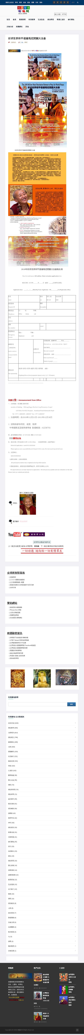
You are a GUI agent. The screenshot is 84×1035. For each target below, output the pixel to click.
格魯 (24, 2)
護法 (11, 856)
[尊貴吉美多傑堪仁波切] (63, 1000)
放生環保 (12, 913)
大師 (11, 747)
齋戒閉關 (12, 917)
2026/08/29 (43, 988)
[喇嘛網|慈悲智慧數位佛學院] (57, 2)
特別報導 (32, 19)
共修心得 (12, 922)
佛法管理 (12, 861)
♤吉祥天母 (12, 587)
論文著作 (12, 799)
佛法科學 (12, 794)
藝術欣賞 (13, 761)
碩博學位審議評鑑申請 (42, 542)
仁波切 (12, 770)
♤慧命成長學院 (14, 658)
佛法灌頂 (12, 827)
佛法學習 (50, 19)
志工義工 (12, 889)
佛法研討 (13, 737)
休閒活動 (12, 870)
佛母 (11, 898)
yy (10, 936)
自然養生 (12, 851)
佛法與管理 (13, 789)
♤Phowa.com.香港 (15, 610)
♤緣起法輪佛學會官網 (16, 653)
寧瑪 (16, 2)
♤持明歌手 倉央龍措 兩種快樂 (18, 637)
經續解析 (13, 751)
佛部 (11, 785)
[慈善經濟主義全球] (67, 2)
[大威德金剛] (66, 677)
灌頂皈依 (12, 903)
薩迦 (28, 2)
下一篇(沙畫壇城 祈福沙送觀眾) (52, 546)
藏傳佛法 (13, 742)
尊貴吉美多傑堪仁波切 (72, 999)
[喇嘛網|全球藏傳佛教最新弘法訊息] (61, 2)
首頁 (8, 19)
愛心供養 (12, 865)
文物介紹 (10, 26)
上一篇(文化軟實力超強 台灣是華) (20, 546)
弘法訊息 (41, 19)
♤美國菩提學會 (14, 615)
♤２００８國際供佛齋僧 (16, 580)
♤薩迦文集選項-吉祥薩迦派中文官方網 (21, 585)
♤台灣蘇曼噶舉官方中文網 (17, 643)
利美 (37, 2)
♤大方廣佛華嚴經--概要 (16, 582)
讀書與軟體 (13, 875)
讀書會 (12, 813)
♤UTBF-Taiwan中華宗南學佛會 (19, 640)
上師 (10, 908)
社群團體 (12, 927)
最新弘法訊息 (10, 2)
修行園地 (71, 19)
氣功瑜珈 (12, 932)
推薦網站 (19, 26)
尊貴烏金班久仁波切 (72, 977)
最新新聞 (22, 19)
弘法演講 (12, 884)
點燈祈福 (12, 879)
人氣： (23, 42)
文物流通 (12, 951)
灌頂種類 (12, 808)
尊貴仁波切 (61, 19)
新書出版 (12, 832)
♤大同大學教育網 (14, 612)
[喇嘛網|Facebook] (54, 2)
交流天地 (13, 723)
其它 (11, 846)
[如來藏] (42, 678)
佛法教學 (13, 728)
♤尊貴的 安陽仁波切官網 (17, 656)
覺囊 (32, 2)
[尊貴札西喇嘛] (63, 990)
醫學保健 (12, 775)
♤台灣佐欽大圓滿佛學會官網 (18, 648)
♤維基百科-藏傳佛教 (15, 607)
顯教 (41, 2)
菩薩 (11, 766)
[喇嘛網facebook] (77, 1030)
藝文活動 (12, 804)
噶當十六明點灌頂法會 (46, 1016)
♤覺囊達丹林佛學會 (15, 650)
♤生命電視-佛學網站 (15, 618)
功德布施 (12, 837)
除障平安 (12, 818)
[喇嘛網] (64, 2)
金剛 (10, 941)
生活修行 (13, 756)
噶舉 (20, 2)
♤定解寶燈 (12, 577)
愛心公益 (12, 780)
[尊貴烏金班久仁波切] (63, 977)
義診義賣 (12, 946)
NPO (11, 823)
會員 (14, 19)
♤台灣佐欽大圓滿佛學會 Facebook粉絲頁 (22, 645)
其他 (27, 26)
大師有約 (13, 732)
